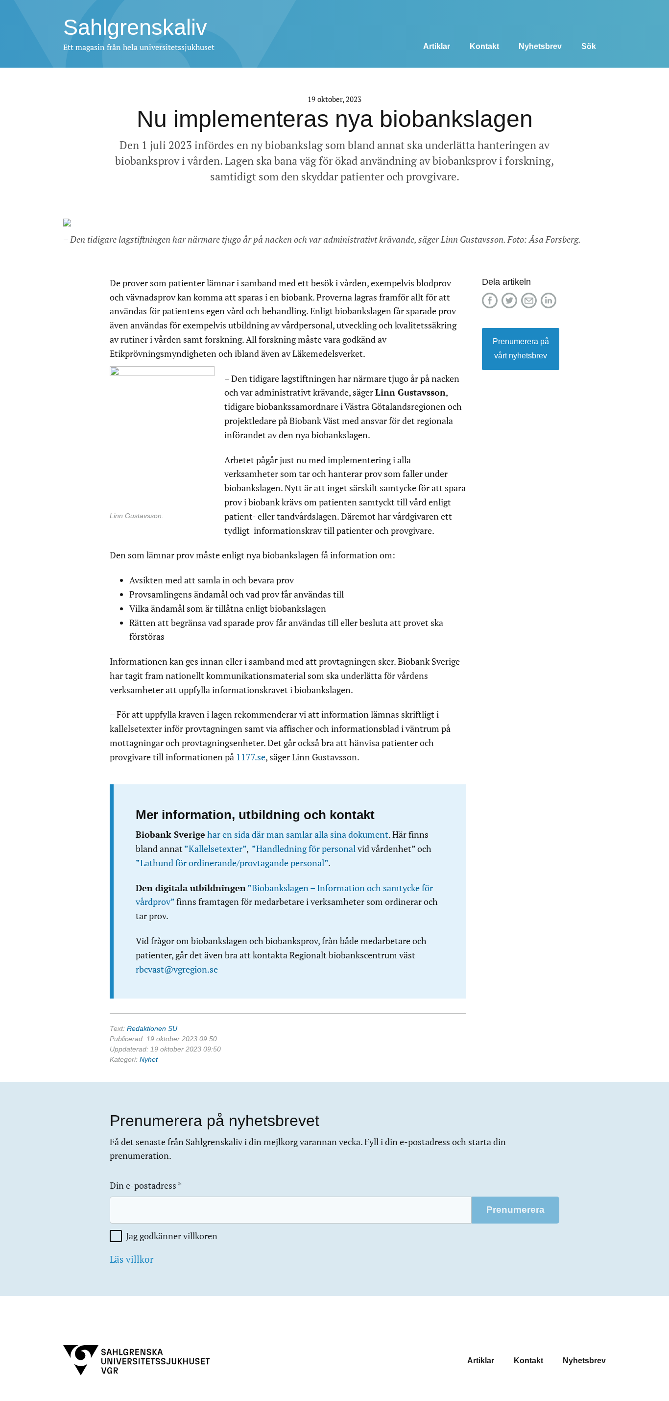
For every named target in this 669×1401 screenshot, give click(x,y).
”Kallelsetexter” (215, 848)
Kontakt (484, 46)
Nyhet (149, 1059)
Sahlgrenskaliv (135, 27)
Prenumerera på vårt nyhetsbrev (521, 348)
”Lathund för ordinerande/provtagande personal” (232, 863)
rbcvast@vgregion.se (177, 969)
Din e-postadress (146, 1185)
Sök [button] (588, 46)
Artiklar (436, 46)
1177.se (250, 757)
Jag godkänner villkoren (171, 1236)
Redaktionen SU (152, 1028)
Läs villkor (131, 1259)
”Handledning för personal (304, 848)
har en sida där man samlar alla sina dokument (297, 834)
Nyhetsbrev (540, 46)
